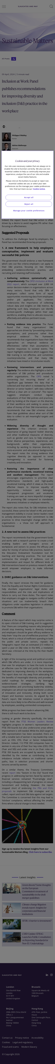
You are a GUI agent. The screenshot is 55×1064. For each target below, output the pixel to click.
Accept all (29, 197)
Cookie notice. (39, 189)
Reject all (28, 204)
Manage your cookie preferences (29, 210)
